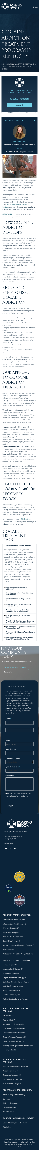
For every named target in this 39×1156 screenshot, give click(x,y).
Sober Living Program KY (11, 941)
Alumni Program (8, 949)
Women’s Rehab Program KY (13, 937)
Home (3, 64)
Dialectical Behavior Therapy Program (16, 982)
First (7, 726)
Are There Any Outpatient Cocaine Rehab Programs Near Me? (20, 627)
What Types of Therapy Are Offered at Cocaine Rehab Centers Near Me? (19, 638)
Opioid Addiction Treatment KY (14, 1033)
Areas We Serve (8, 1111)
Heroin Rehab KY (8, 1015)
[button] (34, 120)
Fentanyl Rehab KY (9, 1050)
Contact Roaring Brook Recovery (15, 1123)
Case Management (9, 1107)
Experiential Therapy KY (11, 973)
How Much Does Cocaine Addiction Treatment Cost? (18, 605)
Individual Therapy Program (13, 986)
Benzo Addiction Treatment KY (13, 1041)
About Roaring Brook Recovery (14, 1094)
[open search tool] (33, 7)
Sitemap (19, 1144)
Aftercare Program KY (10, 928)
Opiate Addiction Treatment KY (14, 1028)
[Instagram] (11, 849)
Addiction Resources (10, 1103)
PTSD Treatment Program (12, 1083)
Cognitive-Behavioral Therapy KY (14, 977)
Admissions (7, 1127)
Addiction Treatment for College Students (18, 954)
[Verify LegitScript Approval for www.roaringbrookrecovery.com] (8, 892)
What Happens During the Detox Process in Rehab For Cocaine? (17, 611)
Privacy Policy (10, 1144)
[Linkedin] (15, 849)
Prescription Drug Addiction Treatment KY (18, 1045)
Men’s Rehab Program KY (11, 932)
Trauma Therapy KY (10, 965)
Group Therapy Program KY (12, 990)
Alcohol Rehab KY (9, 1020)
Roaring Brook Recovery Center (21, 1139)
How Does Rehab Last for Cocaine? (18, 545)
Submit (10, 806)
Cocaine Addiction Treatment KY (14, 1037)
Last (7, 734)
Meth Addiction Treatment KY (13, 1024)
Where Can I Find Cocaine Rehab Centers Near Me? (20, 633)
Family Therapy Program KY (12, 995)
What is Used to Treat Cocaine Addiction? (16, 588)
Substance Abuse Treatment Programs (20, 64)
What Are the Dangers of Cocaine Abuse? (18, 616)
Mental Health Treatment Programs (15, 1066)
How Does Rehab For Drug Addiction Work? (19, 599)
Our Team (6, 1099)
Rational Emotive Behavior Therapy (15, 999)
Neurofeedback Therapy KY (12, 969)
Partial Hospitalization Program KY (15, 919)
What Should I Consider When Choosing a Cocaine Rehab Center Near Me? (20, 622)
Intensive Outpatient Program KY (14, 924)
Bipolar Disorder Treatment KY (13, 1079)
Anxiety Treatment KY (10, 1071)
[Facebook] (6, 849)
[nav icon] (36, 7)
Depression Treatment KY (12, 1075)
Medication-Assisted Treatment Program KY (18, 945)
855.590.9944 (7, 214)
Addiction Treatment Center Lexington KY (19, 1142)
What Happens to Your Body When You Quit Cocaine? (19, 594)
